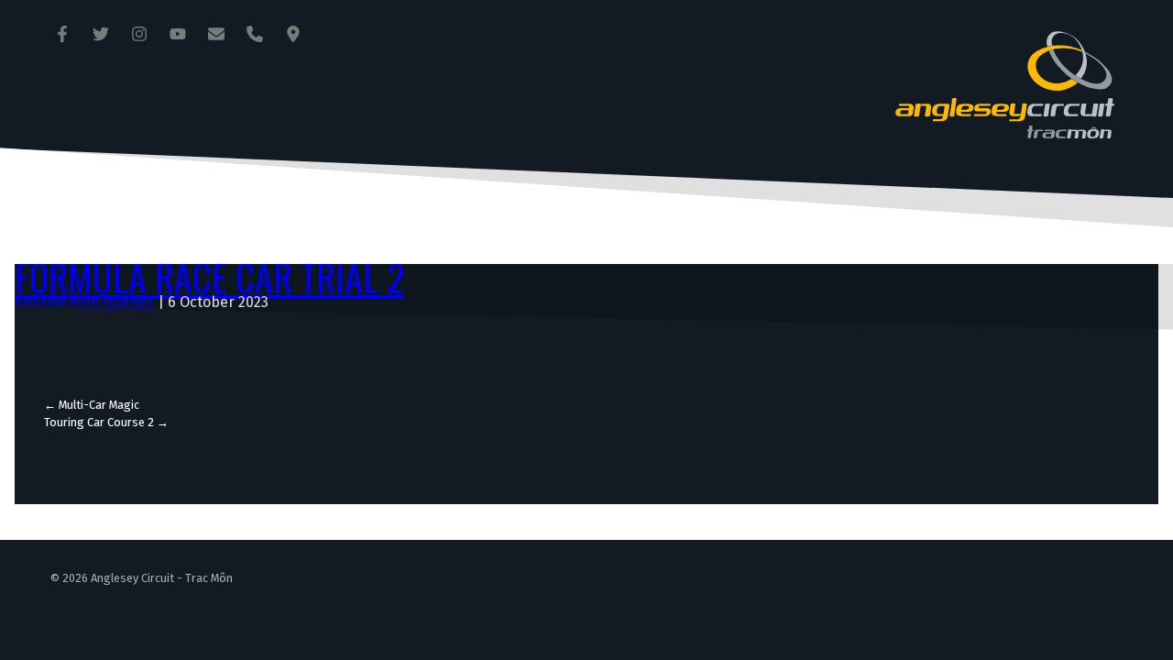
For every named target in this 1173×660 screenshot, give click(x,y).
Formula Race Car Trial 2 (209, 276)
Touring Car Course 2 (106, 422)
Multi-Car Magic (91, 405)
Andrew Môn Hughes (84, 302)
